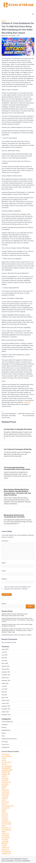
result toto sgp (6, 782)
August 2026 (5, 649)
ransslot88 (5, 841)
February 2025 (5, 700)
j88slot (4, 788)
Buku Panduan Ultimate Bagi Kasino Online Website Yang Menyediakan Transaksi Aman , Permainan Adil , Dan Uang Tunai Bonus (17, 492)
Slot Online (5, 784)
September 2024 (6, 714)
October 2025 (5, 677)
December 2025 (6, 672)
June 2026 (4, 655)
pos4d (4, 800)
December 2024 (6, 706)
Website (4, 579)
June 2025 (4, 689)
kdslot (4, 825)
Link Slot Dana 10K (8, 806)
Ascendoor (10, 861)
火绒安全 (4, 776)
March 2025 (5, 697)
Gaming (4, 21)
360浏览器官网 (6, 768)
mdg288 (4, 786)
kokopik (4, 845)
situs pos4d (5, 790)
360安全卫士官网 (7, 770)
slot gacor (5, 816)
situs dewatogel (7, 766)
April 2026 (4, 660)
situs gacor (5, 778)
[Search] (33, 14)
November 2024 (6, 709)
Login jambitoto (7, 756)
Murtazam (5, 35)
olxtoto (4, 758)
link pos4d (5, 796)
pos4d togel (5, 847)
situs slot (4, 804)
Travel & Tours (5, 744)
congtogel (5, 820)
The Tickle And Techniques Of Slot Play (18, 449)
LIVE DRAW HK (6, 829)
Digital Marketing (6, 730)
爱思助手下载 (6, 772)
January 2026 (5, 669)
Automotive (5, 724)
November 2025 (6, 674)
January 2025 (5, 703)
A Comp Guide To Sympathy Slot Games (18, 429)
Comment (5, 541)
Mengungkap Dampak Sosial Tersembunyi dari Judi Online (14, 516)
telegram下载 (6, 774)
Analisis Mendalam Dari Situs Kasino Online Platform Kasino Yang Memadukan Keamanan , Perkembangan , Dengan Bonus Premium (18, 620)
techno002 (5, 780)
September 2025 (6, 680)
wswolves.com (6, 822)
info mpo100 (6, 808)
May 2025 (4, 691)
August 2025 (5, 683)
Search (4, 603)
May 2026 (4, 657)
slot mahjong (6, 837)
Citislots (26, 402)
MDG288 (4, 843)
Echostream (17, 859)
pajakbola (5, 798)
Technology (5, 741)
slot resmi (5, 814)
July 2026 (4, 652)
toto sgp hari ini (7, 762)
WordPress (26, 861)
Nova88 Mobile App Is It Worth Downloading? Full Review (16, 634)
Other (3, 736)
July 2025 (4, 686)
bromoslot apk (6, 851)
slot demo (5, 839)
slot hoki (4, 764)
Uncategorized (5, 747)
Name (4, 563)
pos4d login (5, 792)
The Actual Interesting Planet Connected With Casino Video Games (17, 468)
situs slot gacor (6, 823)
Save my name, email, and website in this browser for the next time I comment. (17, 588)
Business (4, 727)
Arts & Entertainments (7, 721)
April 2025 (4, 694)
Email (4, 571)
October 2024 (5, 711)
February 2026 (5, 666)
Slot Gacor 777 (6, 827)
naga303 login (6, 853)
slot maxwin (5, 754)
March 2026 (5, 663)
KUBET (4, 810)
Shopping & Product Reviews (9, 738)
